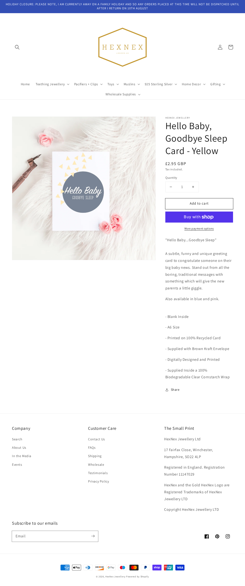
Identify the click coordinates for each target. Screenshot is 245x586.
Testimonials (98, 473)
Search (17, 439)
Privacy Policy (98, 481)
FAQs (91, 447)
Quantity (171, 178)
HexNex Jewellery (115, 576)
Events (17, 464)
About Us (19, 447)
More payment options (199, 228)
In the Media (21, 456)
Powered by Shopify (137, 576)
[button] (17, 47)
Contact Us (96, 439)
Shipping (95, 456)
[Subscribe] (93, 536)
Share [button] (175, 389)
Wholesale (96, 464)
